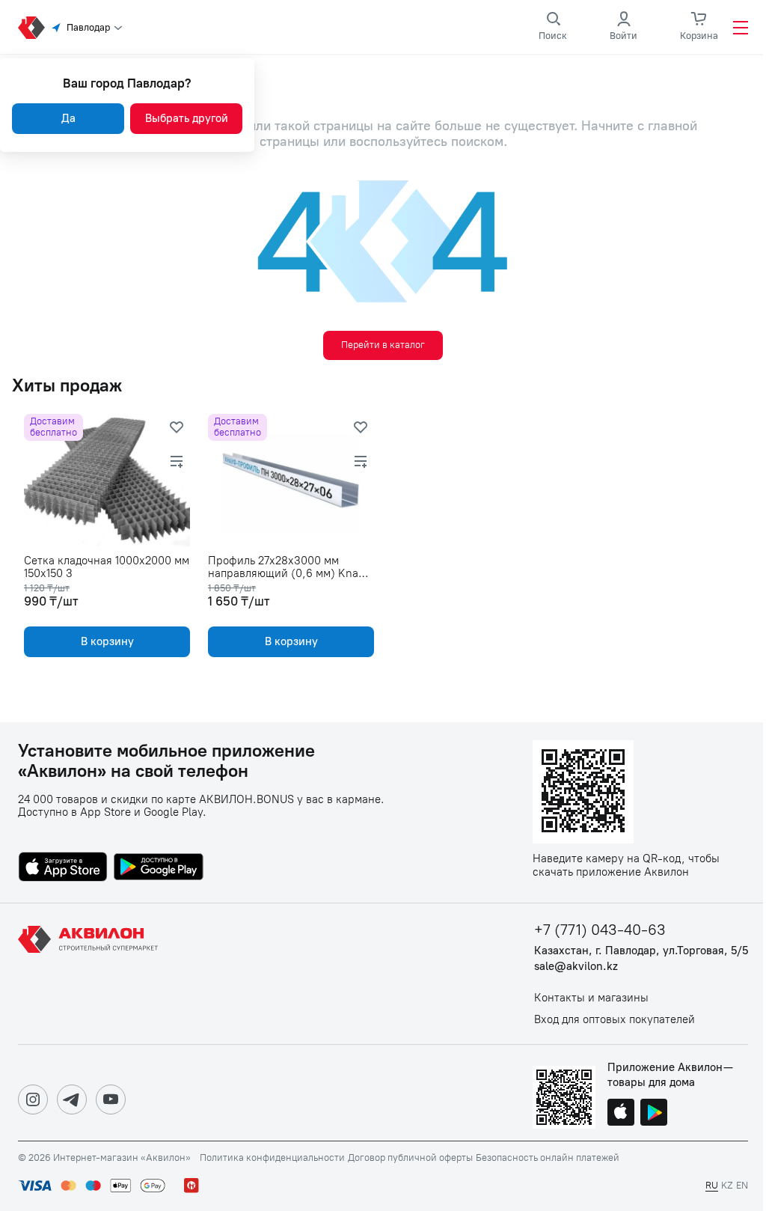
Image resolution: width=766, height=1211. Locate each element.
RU (711, 1185)
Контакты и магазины (591, 998)
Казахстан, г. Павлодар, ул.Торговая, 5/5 (641, 951)
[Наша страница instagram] (33, 1099)
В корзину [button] (107, 641)
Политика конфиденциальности (272, 1158)
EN (742, 1185)
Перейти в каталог (383, 344)
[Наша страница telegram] (72, 1099)
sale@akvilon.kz (576, 966)
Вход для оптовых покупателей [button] (614, 1019)
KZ (727, 1185)
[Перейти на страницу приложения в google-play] (158, 868)
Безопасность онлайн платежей (547, 1158)
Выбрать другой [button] (186, 118)
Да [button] (68, 118)
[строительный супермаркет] (31, 27)
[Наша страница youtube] (111, 1099)
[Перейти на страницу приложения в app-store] (63, 868)
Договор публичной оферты (410, 1158)
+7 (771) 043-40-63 (600, 930)
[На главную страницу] (90, 973)
